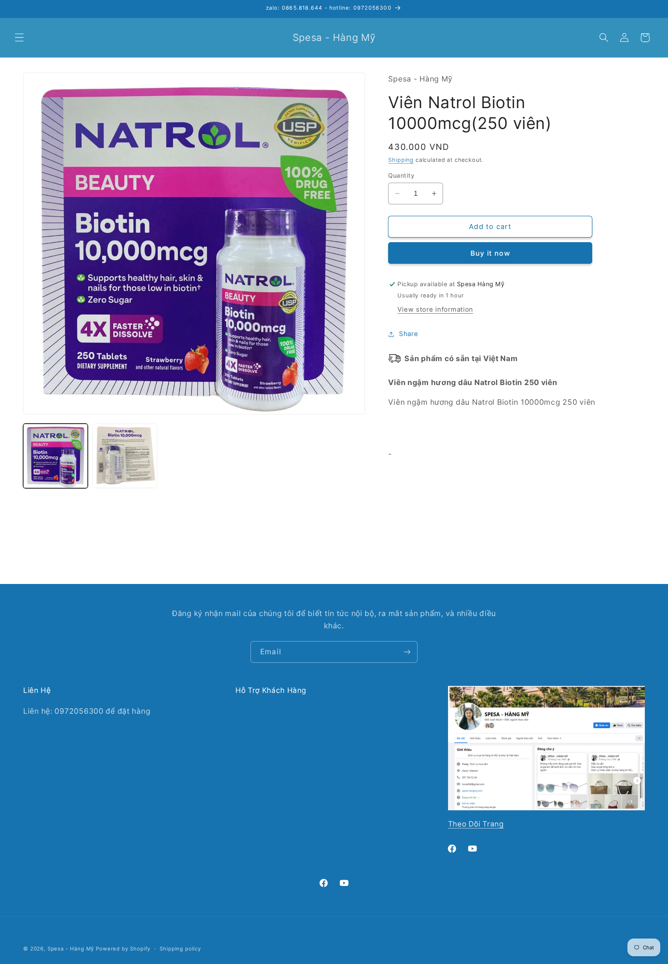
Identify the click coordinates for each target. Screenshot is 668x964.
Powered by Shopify (123, 948)
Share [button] (408, 334)
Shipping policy (180, 948)
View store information (435, 310)
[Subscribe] (407, 652)
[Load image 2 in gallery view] (124, 456)
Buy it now (490, 253)
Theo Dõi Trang (476, 824)
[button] (19, 37)
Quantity (401, 175)
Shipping (401, 159)
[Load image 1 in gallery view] (55, 456)
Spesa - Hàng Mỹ (71, 948)
